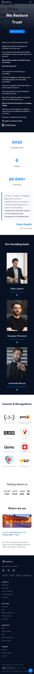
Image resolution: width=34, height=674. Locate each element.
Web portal (5, 588)
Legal (3, 610)
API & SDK (5, 597)
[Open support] (30, 670)
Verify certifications (8, 637)
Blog (3, 628)
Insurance (5, 606)
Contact (4, 656)
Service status (6, 640)
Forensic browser (7, 591)
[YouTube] (13, 570)
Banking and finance (8, 613)
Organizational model (17, 671)
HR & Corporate (6, 616)
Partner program (7, 653)
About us (4, 650)
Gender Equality (27, 575)
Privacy (19, 668)
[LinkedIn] (3, 570)
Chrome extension (7, 594)
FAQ (3, 634)
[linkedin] (17, 295)
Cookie (24, 668)
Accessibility (27, 671)
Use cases (5, 619)
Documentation (6, 631)
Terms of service (6, 671)
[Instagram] (8, 570)
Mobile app (5, 585)
